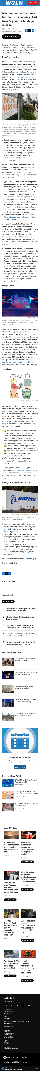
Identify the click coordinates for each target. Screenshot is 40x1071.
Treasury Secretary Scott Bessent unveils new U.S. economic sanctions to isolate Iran (10, 928)
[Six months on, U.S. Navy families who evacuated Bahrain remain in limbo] (11, 835)
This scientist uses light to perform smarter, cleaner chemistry (20, 618)
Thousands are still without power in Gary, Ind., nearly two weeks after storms (21, 610)
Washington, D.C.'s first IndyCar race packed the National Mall (11, 964)
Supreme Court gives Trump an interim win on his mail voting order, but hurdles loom (11, 887)
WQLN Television (8, 1041)
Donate (34, 3)
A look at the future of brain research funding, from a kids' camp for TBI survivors (21, 635)
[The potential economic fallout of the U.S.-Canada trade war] (8, 717)
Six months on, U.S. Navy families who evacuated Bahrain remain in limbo (11, 847)
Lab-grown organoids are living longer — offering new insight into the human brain (20, 626)
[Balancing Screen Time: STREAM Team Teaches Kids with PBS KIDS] (8, 795)
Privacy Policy (8, 1034)
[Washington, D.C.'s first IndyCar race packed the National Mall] (11, 954)
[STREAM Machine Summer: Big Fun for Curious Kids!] (8, 807)
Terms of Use (8, 1036)
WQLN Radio (7, 1042)
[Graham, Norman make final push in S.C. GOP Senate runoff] (8, 675)
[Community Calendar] (20, 740)
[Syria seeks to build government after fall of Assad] (8, 662)
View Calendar (20, 767)
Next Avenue (7, 1047)
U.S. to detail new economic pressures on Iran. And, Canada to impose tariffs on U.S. (28, 927)
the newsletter (22, 473)
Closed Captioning (9, 1033)
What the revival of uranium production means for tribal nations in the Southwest (28, 877)
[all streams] (37, 1068)
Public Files (7, 1031)
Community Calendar (20, 757)
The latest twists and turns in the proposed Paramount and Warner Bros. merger (20, 643)
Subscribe (14, 48)
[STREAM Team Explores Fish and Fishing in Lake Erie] (8, 783)
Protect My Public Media (11, 1048)
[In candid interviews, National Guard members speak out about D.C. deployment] (28, 954)
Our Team (7, 1030)
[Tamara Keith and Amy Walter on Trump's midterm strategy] (8, 703)
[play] (3, 1069)
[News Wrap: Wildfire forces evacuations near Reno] (8, 689)
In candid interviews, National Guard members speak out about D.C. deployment (27, 967)
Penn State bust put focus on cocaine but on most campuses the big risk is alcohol (27, 848)
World (5, 568)
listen (15, 50)
